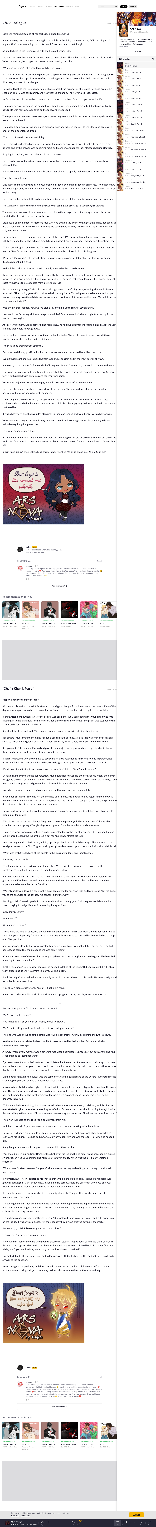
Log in (124, 6)
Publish (133, 6)
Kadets (28, 547)
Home (32, 6)
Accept (136, 1514)
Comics (40, 6)
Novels (49, 6)
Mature (69, 6)
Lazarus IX (30, 566)
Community (59, 6)
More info (15, 1515)
